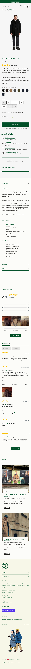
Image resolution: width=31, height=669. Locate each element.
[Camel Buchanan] (11, 90)
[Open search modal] (21, 6)
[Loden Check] (19, 90)
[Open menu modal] (25, 6)
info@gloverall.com (10, 590)
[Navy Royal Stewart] (3, 94)
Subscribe (26, 624)
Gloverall (11, 662)
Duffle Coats (12, 9)
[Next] (27, 1)
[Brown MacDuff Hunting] (7, 90)
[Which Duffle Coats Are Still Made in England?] (15, 527)
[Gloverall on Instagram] (5, 607)
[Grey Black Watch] (15, 90)
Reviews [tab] (6, 343)
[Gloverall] (5, 6)
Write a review (15, 335)
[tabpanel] (15, 399)
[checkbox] (16, 348)
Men (7, 9)
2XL (4, 106)
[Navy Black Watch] (23, 90)
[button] (15, 302)
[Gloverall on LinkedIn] (8, 607)
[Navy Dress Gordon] (27, 90)
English (3, 659)
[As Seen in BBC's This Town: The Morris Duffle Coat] (15, 479)
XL (21, 102)
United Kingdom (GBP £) (14, 659)
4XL (15, 106)
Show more (15, 448)
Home (3, 9)
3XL (9, 106)
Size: (3, 99)
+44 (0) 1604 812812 (8, 592)
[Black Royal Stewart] (3, 90)
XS (3, 102)
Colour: (9, 87)
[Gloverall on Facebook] (3, 607)
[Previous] (4, 1)
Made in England (10, 224)
